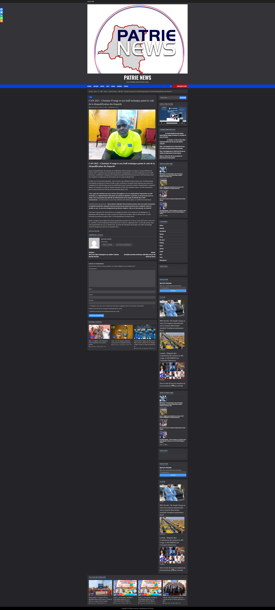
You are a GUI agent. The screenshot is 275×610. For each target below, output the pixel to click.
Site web (91, 300)
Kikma (161, 156)
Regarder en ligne (182, 86)
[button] (173, 116)
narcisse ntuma (94, 107)
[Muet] (182, 123)
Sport (91, 97)
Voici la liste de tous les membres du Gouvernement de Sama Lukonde (172, 147)
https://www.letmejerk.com (166, 146)
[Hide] (0, 23)
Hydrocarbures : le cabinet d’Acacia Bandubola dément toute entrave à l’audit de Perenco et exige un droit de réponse (100, 599)
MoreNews (142, 608)
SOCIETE (102, 86)
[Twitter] (1, 12)
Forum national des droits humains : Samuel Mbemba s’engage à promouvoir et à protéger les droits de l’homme (173, 135)
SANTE (107, 86)
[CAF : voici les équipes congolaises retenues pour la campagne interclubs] (122, 332)
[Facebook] (1, 9)
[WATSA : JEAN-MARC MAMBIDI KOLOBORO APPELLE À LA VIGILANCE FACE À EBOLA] (125, 588)
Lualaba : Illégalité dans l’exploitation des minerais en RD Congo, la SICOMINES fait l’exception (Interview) (171, 187)
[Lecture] (161, 123)
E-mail (91, 295)
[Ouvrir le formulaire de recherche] (170, 86)
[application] (173, 116)
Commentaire (93, 268)
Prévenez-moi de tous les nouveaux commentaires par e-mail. (105, 308)
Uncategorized (163, 260)
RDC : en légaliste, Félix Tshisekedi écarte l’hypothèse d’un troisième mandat (98, 342)
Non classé (162, 240)
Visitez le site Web (107, 245)
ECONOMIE (119, 86)
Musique (162, 234)
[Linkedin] (1, 15)
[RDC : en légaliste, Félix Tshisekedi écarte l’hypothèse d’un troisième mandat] (99, 332)
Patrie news (137, 77)
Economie (162, 228)
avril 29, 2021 (163, 179)
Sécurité (162, 248)
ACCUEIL (89, 86)
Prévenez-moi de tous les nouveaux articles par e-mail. (104, 311)
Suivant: (139, 254)
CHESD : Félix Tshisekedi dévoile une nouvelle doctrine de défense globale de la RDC (174, 599)
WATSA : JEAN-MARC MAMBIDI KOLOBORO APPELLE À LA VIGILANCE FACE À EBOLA (123, 599)
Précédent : (104, 254)
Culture (161, 225)
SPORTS (113, 86)
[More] (1, 20)
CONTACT (126, 86)
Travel (161, 257)
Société (161, 251)
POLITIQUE (95, 86)
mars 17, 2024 (163, 215)
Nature (161, 237)
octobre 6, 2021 (164, 190)
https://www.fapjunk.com (166, 151)
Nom (90, 289)
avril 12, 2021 (163, 202)
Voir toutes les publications (123, 245)
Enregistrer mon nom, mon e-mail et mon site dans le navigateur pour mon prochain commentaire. (117, 306)
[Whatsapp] (1, 18)
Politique (162, 243)
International (163, 231)
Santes (161, 246)
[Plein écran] (184, 123)
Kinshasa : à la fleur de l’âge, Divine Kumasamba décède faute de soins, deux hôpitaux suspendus (172, 141)
